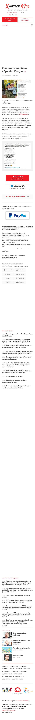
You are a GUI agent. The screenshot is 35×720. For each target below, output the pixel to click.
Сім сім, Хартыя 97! (25, 19)
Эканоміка (23, 666)
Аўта (11, 674)
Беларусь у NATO (17, 679)
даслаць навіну (12, 12)
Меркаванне (6, 630)
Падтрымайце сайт (10, 19)
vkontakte (21, 274)
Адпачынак (18, 674)
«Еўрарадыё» (23, 114)
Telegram (21, 282)
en (16, 14)
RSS (8, 282)
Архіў (22, 12)
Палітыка (5, 666)
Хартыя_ (17, 6)
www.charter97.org (23, 700)
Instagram (21, 278)
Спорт (12, 668)
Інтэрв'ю (15, 671)
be (10, 14)
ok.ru (8, 278)
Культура (19, 668)
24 (25, 72)
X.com (9, 274)
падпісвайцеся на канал (17, 187)
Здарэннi (5, 668)
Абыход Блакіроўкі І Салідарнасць (13, 676)
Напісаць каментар (17, 196)
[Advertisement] (17, 47)
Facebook (9, 270)
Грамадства (14, 666)
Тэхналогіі (23, 671)
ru (13, 14)
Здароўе (4, 674)
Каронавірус (6, 679)
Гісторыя (27, 668)
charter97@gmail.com (9, 710)
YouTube (21, 270)
